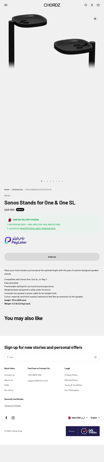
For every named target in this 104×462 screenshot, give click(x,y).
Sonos (7, 195)
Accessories (17, 189)
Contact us (9, 375)
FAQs (6, 385)
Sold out (52, 256)
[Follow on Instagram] (13, 418)
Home (6, 189)
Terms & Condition (73, 385)
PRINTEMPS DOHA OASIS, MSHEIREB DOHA (38, 228)
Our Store (8, 390)
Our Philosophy (72, 390)
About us (8, 380)
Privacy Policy (71, 375)
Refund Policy (71, 380)
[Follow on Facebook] (6, 418)
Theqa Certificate (12, 405)
